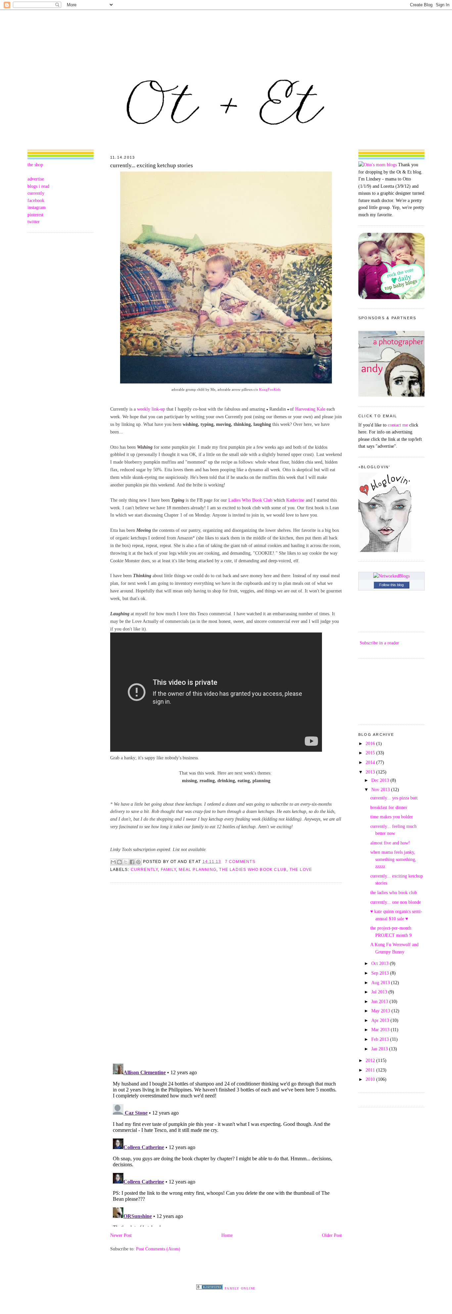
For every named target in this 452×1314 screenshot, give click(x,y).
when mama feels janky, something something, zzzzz (393, 859)
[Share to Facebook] (132, 862)
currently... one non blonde (395, 902)
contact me (398, 425)
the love (301, 869)
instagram (36, 207)
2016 (371, 743)
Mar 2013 (381, 1029)
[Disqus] (226, 973)
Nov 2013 (381, 789)
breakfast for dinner (388, 807)
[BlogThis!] (119, 862)
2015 (371, 752)
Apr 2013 (380, 1020)
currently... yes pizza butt (394, 797)
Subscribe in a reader (379, 642)
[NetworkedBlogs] (391, 576)
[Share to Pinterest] (138, 862)
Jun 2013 (380, 1001)
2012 (371, 1060)
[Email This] (113, 862)
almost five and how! (390, 842)
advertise (35, 178)
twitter (33, 221)
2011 (371, 1070)
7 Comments (240, 861)
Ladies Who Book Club (250, 500)
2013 (371, 772)
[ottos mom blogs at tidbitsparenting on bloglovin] (384, 550)
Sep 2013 (380, 973)
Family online (240, 1288)
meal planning (197, 869)
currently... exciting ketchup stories (151, 165)
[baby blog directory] (391, 297)
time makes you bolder (391, 816)
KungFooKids (270, 389)
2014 (371, 762)
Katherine (295, 500)
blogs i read (38, 186)
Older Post (332, 1235)
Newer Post (121, 1235)
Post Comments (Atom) (158, 1248)
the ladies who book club (253, 869)
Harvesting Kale (310, 409)
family (168, 869)
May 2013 (381, 1010)
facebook (35, 200)
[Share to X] (125, 862)
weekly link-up (151, 409)
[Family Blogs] (209, 1287)
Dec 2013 (380, 780)
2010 (371, 1079)
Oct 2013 (380, 963)
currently (35, 193)
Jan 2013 (380, 1048)
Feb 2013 (380, 1039)
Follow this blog (391, 585)
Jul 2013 (379, 991)
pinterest (35, 214)
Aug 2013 (381, 982)
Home (227, 1235)
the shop (35, 164)
